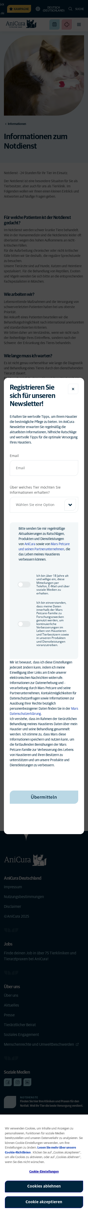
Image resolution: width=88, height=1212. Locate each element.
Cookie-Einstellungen (44, 1171)
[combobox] (44, 505)
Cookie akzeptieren (44, 1202)
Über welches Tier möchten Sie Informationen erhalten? (35, 490)
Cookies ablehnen (44, 1186)
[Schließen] (73, 389)
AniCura (29, 544)
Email (14, 455)
